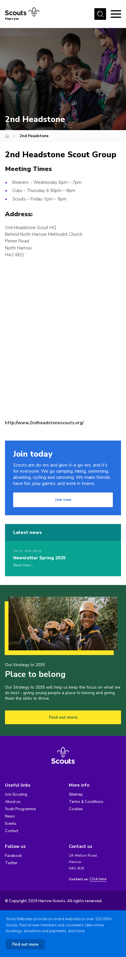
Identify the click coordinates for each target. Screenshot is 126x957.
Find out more (63, 717)
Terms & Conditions (86, 801)
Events (10, 823)
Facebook (13, 855)
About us (13, 801)
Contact (11, 831)
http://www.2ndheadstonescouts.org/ (44, 423)
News (10, 816)
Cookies (76, 809)
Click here (98, 879)
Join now (63, 499)
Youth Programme (20, 809)
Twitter (11, 863)
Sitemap (76, 794)
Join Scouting (16, 794)
